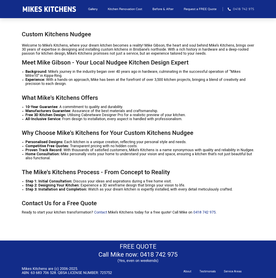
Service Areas (233, 271)
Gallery (93, 9)
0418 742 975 (204, 212)
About (187, 271)
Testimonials (207, 271)
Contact (100, 212)
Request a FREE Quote (200, 9)
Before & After (163, 9)
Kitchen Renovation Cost (125, 9)
